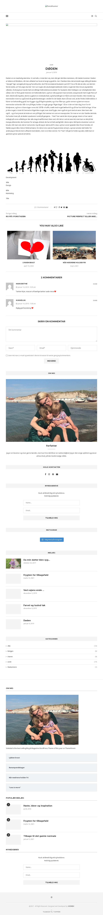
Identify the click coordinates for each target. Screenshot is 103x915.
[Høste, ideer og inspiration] (13, 809)
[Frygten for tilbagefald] (13, 579)
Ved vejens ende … (33, 590)
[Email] (57, 474)
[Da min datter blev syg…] (13, 564)
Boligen (52, 651)
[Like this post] (56, 207)
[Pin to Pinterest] (64, 207)
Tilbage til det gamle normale (39, 836)
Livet (52, 662)
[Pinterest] (53, 474)
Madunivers (52, 667)
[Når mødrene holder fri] (74, 245)
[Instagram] (92, 16)
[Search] (96, 16)
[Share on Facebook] (59, 207)
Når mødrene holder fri (74, 263)
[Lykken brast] (28, 245)
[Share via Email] (67, 207)
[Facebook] (45, 474)
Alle (52, 646)
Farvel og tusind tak (34, 605)
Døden (27, 620)
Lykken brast (29, 263)
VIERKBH (71, 906)
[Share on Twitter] (61, 207)
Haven (52, 656)
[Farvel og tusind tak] (13, 609)
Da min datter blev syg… (36, 560)
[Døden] (13, 624)
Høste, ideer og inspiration (37, 806)
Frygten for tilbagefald (35, 575)
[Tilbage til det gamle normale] (13, 840)
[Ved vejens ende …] (13, 594)
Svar (95, 284)
